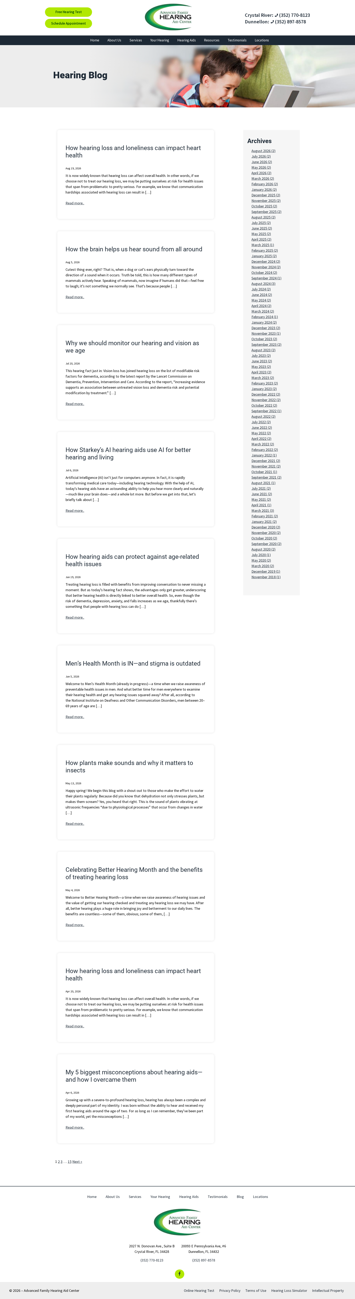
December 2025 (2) (265, 195)
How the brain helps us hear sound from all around (134, 249)
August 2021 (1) (263, 482)
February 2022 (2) (264, 449)
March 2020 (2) (262, 566)
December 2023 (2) (265, 328)
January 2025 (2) (264, 256)
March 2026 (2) (262, 178)
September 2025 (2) (266, 211)
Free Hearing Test (68, 12)
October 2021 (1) (264, 471)
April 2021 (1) (261, 505)
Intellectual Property (328, 1290)
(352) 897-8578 (290, 21)
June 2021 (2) (261, 494)
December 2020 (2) (265, 527)
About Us (114, 40)
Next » (77, 1161)
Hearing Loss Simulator (289, 1290)
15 (69, 1161)
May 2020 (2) (261, 560)
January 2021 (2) (264, 521)
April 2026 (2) (261, 173)
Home (94, 40)
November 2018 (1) (266, 577)
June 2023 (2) (261, 361)
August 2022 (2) (263, 416)
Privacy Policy (229, 1290)
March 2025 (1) (262, 244)
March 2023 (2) (262, 377)
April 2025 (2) (261, 239)
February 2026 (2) (264, 184)
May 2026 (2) (261, 167)
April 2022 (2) (261, 438)
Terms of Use (255, 1290)
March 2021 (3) (262, 510)
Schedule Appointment (68, 23)
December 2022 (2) (265, 394)
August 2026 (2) (263, 150)
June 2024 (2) (261, 294)
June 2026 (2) (261, 161)
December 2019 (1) (265, 571)
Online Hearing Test (199, 1290)
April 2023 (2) (261, 372)
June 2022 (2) (261, 427)
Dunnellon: (257, 21)
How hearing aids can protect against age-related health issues (132, 560)
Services (135, 40)
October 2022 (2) (264, 405)
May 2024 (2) (261, 300)
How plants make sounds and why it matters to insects (129, 766)
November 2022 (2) (266, 399)
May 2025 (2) (261, 233)
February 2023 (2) (264, 383)
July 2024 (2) (261, 289)
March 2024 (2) (262, 311)
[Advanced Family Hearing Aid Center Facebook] (179, 1274)
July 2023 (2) (261, 355)
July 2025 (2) (261, 222)
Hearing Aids (186, 40)
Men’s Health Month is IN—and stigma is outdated (133, 663)
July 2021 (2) (261, 488)
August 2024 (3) (263, 283)
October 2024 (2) (264, 272)
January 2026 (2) (264, 189)
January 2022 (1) (264, 455)
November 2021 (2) (266, 466)
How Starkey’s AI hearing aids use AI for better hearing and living (128, 453)
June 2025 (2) (261, 228)
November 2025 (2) (266, 200)
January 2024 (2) (264, 322)
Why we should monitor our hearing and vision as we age (132, 346)
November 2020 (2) (266, 532)
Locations (262, 40)
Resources (211, 40)
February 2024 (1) (264, 316)
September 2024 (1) (266, 278)
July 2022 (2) (261, 422)
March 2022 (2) (262, 444)
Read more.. (75, 203)
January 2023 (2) (264, 388)
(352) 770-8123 (294, 15)
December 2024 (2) (265, 261)
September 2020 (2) (266, 543)
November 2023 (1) (266, 333)
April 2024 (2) (261, 305)
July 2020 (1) (261, 554)
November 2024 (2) (266, 267)
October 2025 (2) (264, 206)
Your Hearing (159, 40)
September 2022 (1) (266, 411)
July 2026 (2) (261, 156)
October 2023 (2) (264, 339)
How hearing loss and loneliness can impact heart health (133, 151)
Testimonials (237, 40)
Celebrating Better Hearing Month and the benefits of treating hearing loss (134, 873)
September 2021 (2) (266, 477)
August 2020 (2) (263, 549)
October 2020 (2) (264, 538)
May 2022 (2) (261, 433)
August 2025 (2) (263, 217)
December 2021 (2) (265, 460)
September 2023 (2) (266, 344)
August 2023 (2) (263, 350)
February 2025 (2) (264, 250)
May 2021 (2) (261, 499)
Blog (240, 1196)
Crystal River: (259, 15)
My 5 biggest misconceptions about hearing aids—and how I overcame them (134, 1076)
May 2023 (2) (261, 366)
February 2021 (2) (264, 516)
